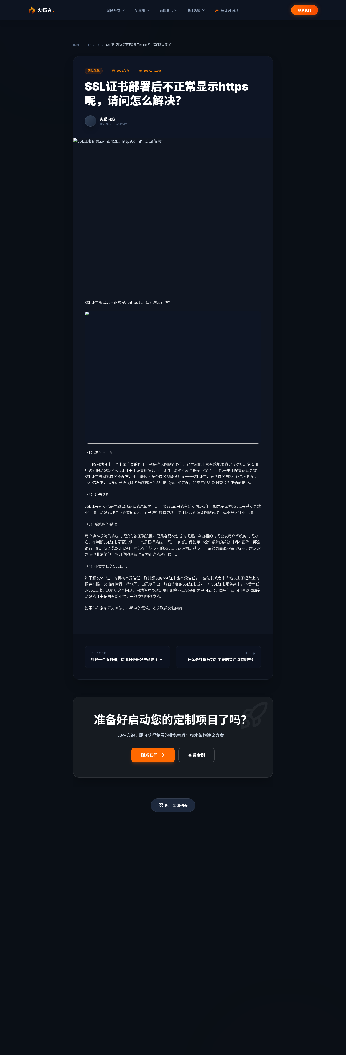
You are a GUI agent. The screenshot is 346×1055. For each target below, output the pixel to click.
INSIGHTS (93, 45)
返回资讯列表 (176, 805)
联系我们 (304, 10)
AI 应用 (140, 10)
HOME (76, 45)
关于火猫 (194, 10)
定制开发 (113, 10)
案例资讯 (166, 10)
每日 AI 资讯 (229, 10)
